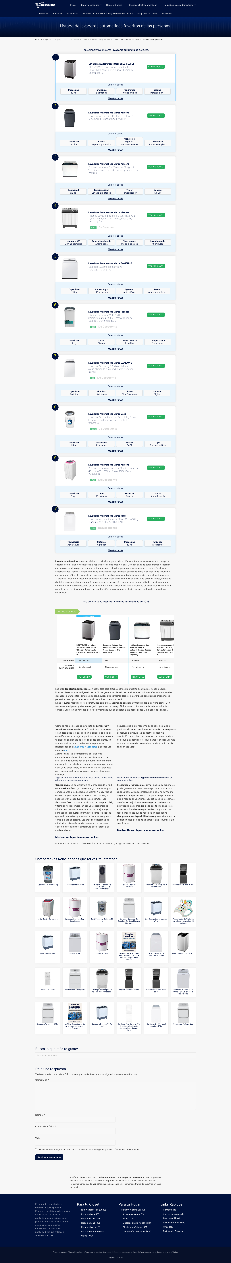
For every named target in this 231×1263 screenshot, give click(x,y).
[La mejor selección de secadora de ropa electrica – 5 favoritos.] (129, 908)
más (66, 750)
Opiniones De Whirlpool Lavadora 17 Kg (156, 1025)
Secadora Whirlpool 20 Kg (47, 1024)
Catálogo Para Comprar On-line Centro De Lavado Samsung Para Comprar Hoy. (129, 1027)
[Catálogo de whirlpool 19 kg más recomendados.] (102, 979)
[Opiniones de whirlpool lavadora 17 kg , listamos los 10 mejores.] (156, 1013)
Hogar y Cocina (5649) (133, 1209)
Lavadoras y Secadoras (85, 746)
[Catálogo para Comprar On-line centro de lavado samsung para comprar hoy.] (129, 1013)
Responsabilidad (171, 1218)
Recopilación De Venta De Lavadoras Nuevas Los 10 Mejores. (183, 921)
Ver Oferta (84, 677)
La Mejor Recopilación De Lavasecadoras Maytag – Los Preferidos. (75, 1026)
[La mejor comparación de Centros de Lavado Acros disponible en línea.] (48, 908)
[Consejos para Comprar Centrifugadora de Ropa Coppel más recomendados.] (102, 908)
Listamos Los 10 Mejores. (74, 990)
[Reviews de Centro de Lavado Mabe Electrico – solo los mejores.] (156, 979)
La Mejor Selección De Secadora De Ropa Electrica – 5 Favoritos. (129, 921)
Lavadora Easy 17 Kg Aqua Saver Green (156, 886)
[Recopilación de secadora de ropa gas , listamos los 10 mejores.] (75, 979)
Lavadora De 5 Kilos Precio (183, 953)
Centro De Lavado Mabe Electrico (156, 991)
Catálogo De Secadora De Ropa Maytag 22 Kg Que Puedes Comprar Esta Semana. (129, 956)
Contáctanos (169, 1209)
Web (37, 1138)
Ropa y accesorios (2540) (93, 1209)
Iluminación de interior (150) (137, 1231)
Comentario (42, 1080)
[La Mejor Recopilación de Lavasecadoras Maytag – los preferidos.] (75, 1013)
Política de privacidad (174, 1222)
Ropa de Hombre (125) (92, 1231)
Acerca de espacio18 (173, 1214)
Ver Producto (155, 67)
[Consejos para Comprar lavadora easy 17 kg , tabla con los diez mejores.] (156, 874)
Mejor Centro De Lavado (48, 919)
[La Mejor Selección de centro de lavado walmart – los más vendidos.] (129, 979)
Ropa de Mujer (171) (91, 1227)
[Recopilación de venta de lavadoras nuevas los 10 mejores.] (183, 908)
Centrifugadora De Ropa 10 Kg (102, 920)
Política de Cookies (173, 1231)
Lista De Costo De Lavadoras (129, 886)
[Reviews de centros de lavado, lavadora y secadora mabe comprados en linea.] (48, 979)
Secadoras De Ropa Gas (183, 1024)
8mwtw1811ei (75, 953)
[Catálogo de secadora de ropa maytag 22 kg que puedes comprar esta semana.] (129, 942)
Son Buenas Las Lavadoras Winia (156, 920)
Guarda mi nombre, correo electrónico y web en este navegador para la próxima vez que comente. (89, 1149)
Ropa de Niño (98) (90, 1222)
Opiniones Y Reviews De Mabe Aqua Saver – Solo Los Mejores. (183, 992)
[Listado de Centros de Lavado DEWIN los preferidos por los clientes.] (183, 874)
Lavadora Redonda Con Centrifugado (74, 920)
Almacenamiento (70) (134, 1214)
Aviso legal (168, 1226)
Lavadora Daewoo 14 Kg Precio (102, 1025)
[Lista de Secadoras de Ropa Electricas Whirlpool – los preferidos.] (156, 942)
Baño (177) (128, 1218)
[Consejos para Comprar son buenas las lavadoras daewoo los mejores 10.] (156, 908)
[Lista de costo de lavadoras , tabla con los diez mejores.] (129, 874)
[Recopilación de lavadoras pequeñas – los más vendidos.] (48, 942)
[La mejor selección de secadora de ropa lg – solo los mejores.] (102, 874)
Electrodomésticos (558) (135, 1227)
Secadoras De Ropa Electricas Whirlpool (156, 954)
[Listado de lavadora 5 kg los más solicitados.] (183, 942)
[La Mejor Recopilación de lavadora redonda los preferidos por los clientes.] (75, 908)
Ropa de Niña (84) (90, 1218)
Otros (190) (87, 1235)
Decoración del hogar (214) (137, 1222)
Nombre (40, 1114)
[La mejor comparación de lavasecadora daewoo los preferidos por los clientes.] (75, 874)
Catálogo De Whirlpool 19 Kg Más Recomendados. (102, 991)
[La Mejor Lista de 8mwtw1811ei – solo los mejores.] (75, 942)
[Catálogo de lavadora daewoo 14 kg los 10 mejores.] (102, 1013)
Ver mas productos (66, 611)
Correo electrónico (45, 1126)
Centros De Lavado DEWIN (183, 885)
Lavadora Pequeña (47, 953)
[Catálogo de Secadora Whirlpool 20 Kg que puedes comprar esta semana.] (48, 1013)
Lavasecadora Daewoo (75, 885)
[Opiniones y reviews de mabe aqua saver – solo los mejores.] (183, 979)
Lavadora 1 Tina (102, 953)
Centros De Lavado (47, 990)
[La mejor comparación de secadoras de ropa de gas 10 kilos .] (48, 874)
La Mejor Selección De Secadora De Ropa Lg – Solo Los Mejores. (102, 887)
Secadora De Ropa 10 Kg (48, 885)
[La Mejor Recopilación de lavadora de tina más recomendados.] (102, 942)
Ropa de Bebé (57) (90, 1214)
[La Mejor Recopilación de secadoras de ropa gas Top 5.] (183, 1013)
